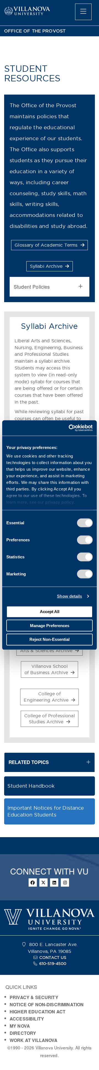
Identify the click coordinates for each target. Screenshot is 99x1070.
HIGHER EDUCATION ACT (37, 1011)
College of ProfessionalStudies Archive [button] (49, 718)
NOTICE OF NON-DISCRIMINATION (47, 1004)
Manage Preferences (49, 625)
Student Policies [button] (32, 286)
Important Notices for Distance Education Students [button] (45, 811)
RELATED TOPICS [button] (29, 762)
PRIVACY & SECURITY (34, 997)
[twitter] (43, 882)
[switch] (85, 539)
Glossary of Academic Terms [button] (47, 244)
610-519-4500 (53, 963)
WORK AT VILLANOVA (34, 1040)
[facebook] (33, 882)
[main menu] (83, 12)
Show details (69, 596)
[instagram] (65, 882)
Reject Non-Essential (49, 639)
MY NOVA (20, 1026)
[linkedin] (54, 882)
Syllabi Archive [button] (47, 266)
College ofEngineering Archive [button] (47, 696)
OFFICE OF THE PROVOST (34, 31)
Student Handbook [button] (30, 785)
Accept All (49, 611)
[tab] (49, 286)
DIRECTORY (23, 1033)
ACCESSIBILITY (27, 1019)
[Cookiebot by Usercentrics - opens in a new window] (70, 428)
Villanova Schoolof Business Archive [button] (46, 669)
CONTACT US (52, 957)
